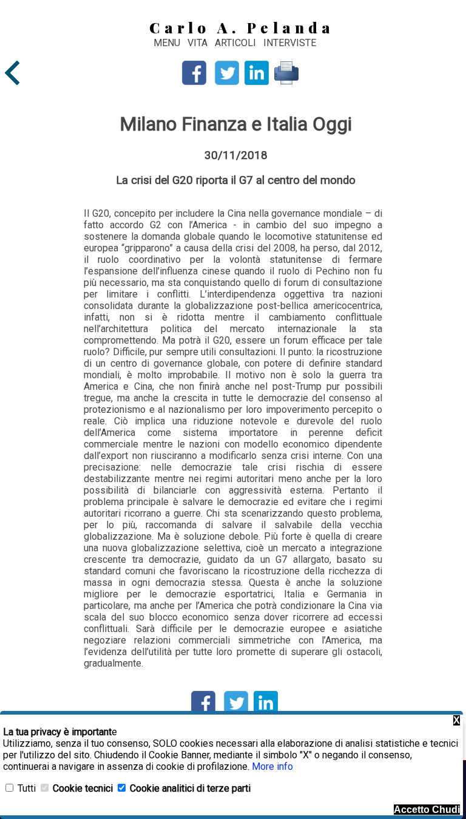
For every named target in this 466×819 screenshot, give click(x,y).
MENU (167, 43)
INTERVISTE (289, 43)
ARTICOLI (236, 43)
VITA (198, 43)
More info (272, 766)
